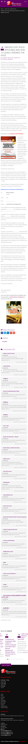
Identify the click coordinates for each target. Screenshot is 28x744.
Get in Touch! (6, 673)
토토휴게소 (5, 414)
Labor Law (11, 57)
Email (14, 333)
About (2, 703)
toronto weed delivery (8, 540)
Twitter (5, 333)
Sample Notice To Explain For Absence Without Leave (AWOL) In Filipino (7, 639)
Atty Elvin (5, 57)
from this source (7, 471)
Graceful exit (4, 59)
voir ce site (6, 425)
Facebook (2, 333)
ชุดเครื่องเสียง (6, 608)
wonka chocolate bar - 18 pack (10, 436)
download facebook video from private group (14, 517)
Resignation (10, 59)
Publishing (3, 708)
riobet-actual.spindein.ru (9, 573)
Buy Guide (3, 711)
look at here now (7, 506)
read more (8, 656)
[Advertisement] (14, 28)
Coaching (3, 705)
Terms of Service (4, 715)
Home (2, 702)
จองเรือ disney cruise (8, 551)
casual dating (6, 366)
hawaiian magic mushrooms (10, 529)
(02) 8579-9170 (4, 732)
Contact (2, 712)
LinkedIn (8, 333)
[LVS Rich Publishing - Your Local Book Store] (14, 3)
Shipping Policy (4, 714)
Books (2, 706)
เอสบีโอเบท (5, 402)
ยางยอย (4, 584)
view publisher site (8, 495)
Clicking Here (6, 482)
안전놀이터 (5, 378)
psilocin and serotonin (9, 353)
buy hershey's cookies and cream (11, 447)
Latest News (3, 709)
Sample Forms (17, 57)
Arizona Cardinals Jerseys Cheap (11, 391)
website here (6, 458)
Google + (11, 333)
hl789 (4, 562)
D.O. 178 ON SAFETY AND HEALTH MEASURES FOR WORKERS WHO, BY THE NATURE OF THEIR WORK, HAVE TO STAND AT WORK (19, 643)
